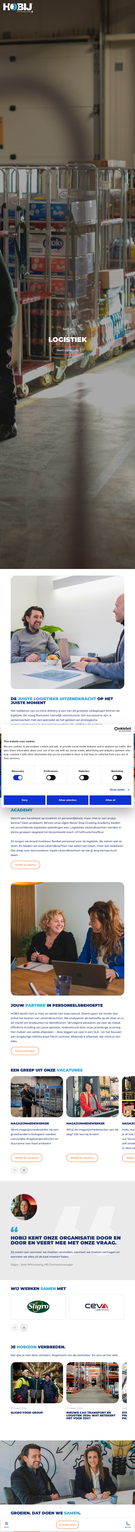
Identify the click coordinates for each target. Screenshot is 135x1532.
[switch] (51, 777)
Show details (117, 789)
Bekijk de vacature (26, 1157)
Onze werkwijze (25, 1050)
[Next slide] (24, 1170)
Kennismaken (67, 1524)
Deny (25, 800)
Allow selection (67, 800)
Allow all (110, 800)
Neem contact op (68, 350)
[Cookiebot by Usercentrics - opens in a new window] (116, 729)
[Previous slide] (15, 1170)
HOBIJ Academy (25, 864)
